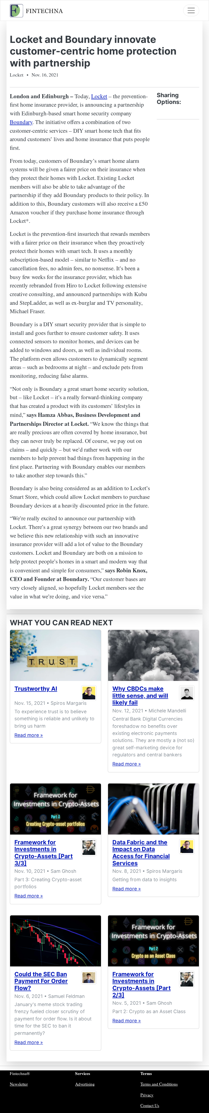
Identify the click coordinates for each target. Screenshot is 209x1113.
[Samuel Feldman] (89, 982)
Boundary (21, 122)
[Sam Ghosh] (89, 854)
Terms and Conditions (159, 1084)
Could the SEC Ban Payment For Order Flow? (41, 981)
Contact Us (149, 1105)
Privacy (146, 1095)
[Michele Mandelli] (187, 696)
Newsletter (19, 1084)
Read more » (28, 735)
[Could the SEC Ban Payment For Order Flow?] (55, 940)
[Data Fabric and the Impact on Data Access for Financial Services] (153, 809)
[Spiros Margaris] (89, 693)
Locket (99, 96)
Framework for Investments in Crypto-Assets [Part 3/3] (43, 853)
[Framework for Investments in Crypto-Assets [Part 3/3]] (55, 809)
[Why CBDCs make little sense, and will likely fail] (153, 655)
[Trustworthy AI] (55, 655)
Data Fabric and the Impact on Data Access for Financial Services (141, 853)
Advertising (85, 1084)
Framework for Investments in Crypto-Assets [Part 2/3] (141, 984)
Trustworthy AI (35, 688)
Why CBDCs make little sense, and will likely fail (140, 695)
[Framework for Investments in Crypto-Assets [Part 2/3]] (153, 940)
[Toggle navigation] (191, 10)
